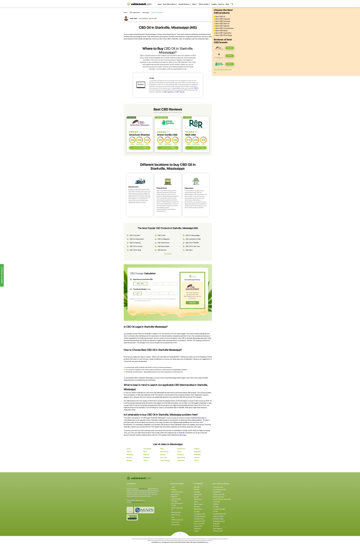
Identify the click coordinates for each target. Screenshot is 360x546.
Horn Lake (163, 457)
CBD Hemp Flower (164, 243)
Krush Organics (217, 528)
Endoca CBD (198, 494)
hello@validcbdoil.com (138, 502)
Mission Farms (198, 509)
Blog (227, 4)
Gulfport (196, 449)
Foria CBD (197, 492)
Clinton (145, 460)
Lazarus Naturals (218, 487)
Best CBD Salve (176, 512)
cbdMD (196, 531)
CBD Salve (189, 250)
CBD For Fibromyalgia (193, 235)
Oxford (179, 451)
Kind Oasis (216, 526)
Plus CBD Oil (216, 492)
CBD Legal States (135, 12)
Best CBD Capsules (223, 19)
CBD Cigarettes (168, 92)
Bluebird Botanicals (219, 521)
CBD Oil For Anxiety (136, 246)
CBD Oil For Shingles (192, 243)
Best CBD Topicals (222, 26)
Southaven (180, 460)
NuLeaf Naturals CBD (219, 489)
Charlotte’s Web (218, 531)
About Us (221, 4)
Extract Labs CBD (199, 523)
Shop (173, 517)
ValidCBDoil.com (143, 488)
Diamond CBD (198, 526)
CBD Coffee (162, 235)
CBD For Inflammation (137, 239)
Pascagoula (147, 449)
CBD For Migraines (164, 239)
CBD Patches (162, 250)
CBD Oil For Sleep (135, 250)
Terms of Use (175, 522)
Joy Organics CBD (199, 514)
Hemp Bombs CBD (199, 521)
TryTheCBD (216, 502)
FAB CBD (196, 489)
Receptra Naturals (218, 497)
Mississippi (145, 12)
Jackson (197, 457)
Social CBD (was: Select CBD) (222, 499)
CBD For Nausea (135, 243)
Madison (146, 454)
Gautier (129, 451)
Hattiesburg (181, 457)
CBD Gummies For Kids (193, 239)
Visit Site (192, 302)
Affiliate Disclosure (177, 520)
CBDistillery (197, 528)
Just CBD (197, 511)
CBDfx (196, 502)
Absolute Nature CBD (219, 514)
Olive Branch (164, 451)
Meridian (129, 460)
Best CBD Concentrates (225, 28)
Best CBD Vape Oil (222, 24)
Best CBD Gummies (223, 21)
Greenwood (181, 449)
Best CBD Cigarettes (223, 33)
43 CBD (215, 511)
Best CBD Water (222, 31)
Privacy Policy (175, 524)
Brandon (129, 457)
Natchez (163, 454)
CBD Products (175, 515)
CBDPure (216, 504)
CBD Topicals (180, 92)
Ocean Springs (165, 460)
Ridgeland (146, 457)
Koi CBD (196, 497)
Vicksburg (130, 454)
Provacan (197, 506)
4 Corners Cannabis (219, 509)
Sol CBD (215, 506)
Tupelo (196, 460)
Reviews (173, 489)
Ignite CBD (216, 523)
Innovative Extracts (200, 516)
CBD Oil (196, 88)
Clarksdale (197, 451)
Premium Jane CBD (218, 494)
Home (160, 4)
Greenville (197, 454)
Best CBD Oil (220, 17)
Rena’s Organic (198, 504)
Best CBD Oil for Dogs (224, 35)
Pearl (162, 449)
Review (230, 48)
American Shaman (140, 148)
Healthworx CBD (199, 519)
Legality (214, 4)
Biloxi (145, 451)
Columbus (180, 454)
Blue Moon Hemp (218, 519)
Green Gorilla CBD (168, 148)
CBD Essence (198, 499)
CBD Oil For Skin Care (193, 246)
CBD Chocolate (135, 235)
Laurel (129, 449)
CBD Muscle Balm (163, 246)
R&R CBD (196, 148)
